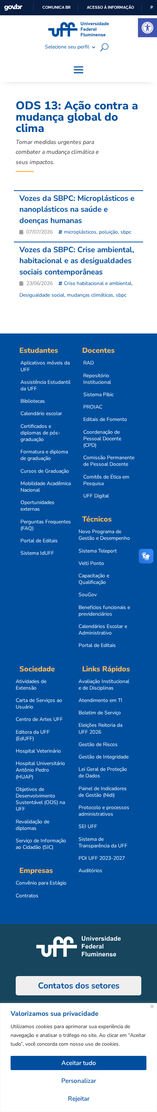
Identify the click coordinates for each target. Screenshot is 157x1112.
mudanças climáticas (90, 295)
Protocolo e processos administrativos (103, 811)
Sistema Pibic (98, 394)
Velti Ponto (91, 563)
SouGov (87, 595)
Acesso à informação (110, 7)
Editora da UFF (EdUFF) (33, 735)
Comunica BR (56, 7)
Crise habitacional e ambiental (97, 283)
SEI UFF (87, 826)
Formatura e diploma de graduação (44, 455)
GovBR (13, 7)
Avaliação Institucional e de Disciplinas (103, 684)
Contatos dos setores (78, 985)
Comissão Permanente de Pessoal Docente (108, 461)
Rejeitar (78, 1099)
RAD (88, 363)
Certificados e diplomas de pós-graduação (40, 433)
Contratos (27, 896)
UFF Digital (96, 496)
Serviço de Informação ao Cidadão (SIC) (41, 844)
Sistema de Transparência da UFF (102, 842)
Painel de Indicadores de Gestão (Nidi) (102, 792)
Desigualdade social (41, 295)
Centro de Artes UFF (39, 719)
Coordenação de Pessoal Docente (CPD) (102, 439)
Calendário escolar (41, 413)
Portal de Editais (39, 541)
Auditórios (90, 870)
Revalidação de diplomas (32, 825)
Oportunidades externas (37, 505)
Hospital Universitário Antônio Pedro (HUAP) (40, 770)
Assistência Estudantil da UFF (45, 385)
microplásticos (80, 232)
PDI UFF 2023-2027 (101, 858)
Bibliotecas (32, 401)
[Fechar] (152, 1006)
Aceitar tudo (78, 1063)
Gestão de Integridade (103, 757)
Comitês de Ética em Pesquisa (106, 480)
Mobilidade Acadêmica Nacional (45, 486)
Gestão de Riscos (98, 744)
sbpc (125, 232)
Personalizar (78, 1081)
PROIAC (92, 407)
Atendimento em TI (100, 700)
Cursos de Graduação (44, 471)
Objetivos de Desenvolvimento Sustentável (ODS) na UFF (40, 799)
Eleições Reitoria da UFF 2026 (100, 728)
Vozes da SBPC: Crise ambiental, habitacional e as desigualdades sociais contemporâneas (76, 261)
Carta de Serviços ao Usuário (39, 703)
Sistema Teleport (97, 551)
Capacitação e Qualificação (93, 579)
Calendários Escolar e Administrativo (102, 629)
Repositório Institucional (97, 379)
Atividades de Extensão (31, 684)
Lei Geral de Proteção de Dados (102, 772)
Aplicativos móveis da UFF (45, 366)
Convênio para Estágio (41, 883)
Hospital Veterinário (38, 751)
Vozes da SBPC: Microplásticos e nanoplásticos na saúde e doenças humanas (76, 209)
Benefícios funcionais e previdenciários (104, 610)
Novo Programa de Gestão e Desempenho (104, 535)
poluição (108, 232)
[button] (147, 27)
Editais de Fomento (105, 419)
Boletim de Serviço (99, 713)
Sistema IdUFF (37, 553)
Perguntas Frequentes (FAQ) (45, 525)
